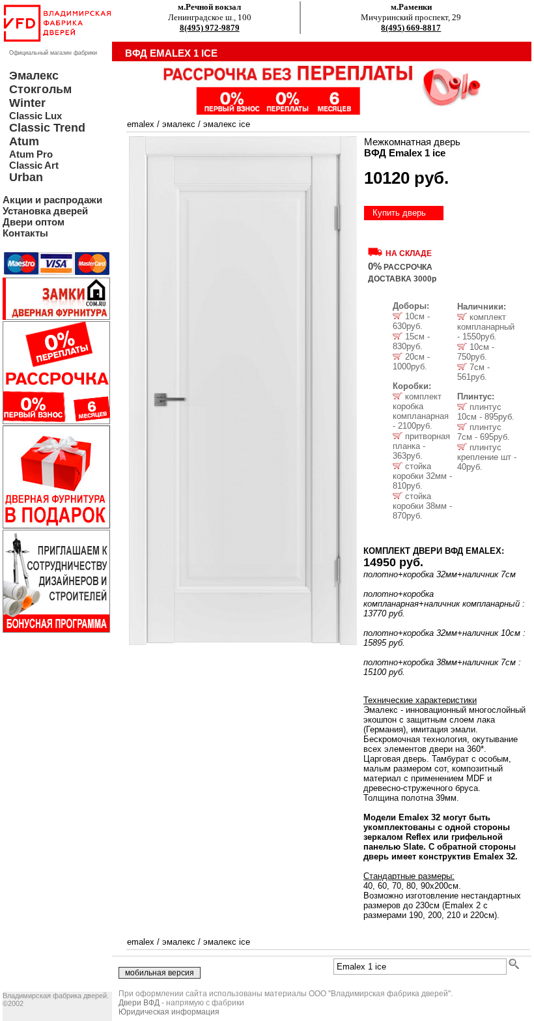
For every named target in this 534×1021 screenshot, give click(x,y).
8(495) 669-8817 (411, 28)
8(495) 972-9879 (210, 28)
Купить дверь (399, 213)
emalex (140, 124)
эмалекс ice (226, 124)
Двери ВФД (139, 1002)
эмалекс (178, 124)
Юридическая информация (169, 1011)
